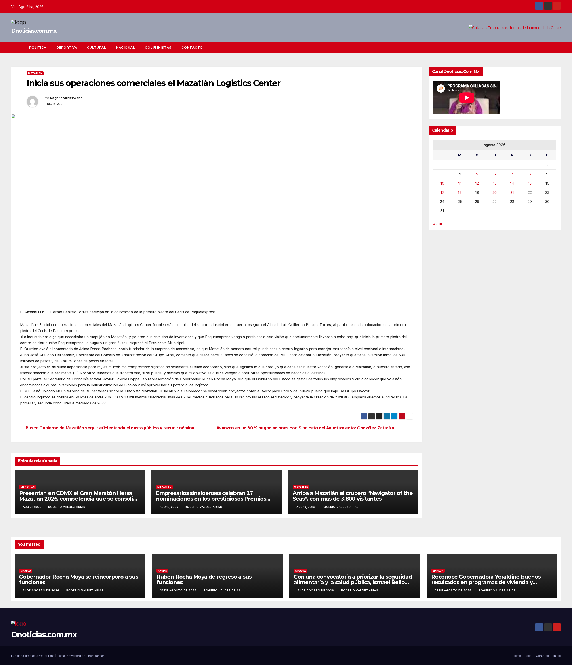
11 (459, 183)
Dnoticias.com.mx (33, 30)
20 (494, 192)
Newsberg (74, 655)
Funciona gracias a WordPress (33, 655)
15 (530, 183)
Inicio (557, 655)
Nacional (125, 48)
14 (512, 183)
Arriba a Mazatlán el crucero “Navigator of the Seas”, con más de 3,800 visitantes (353, 496)
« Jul (437, 224)
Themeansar (95, 655)
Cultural (96, 48)
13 (494, 183)
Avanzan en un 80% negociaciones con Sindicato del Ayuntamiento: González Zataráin (305, 428)
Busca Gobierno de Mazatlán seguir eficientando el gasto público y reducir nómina (110, 428)
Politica (37, 48)
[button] (549, 47)
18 (460, 192)
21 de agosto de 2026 (41, 590)
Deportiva (66, 48)
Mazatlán (35, 73)
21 (512, 192)
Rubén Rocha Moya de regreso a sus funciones (203, 579)
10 (442, 183)
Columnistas (158, 48)
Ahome (162, 570)
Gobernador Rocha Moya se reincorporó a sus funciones (78, 579)
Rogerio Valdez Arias (66, 98)
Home (517, 655)
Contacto (192, 48)
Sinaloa (25, 570)
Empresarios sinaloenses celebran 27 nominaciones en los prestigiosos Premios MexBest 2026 (211, 498)
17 (442, 192)
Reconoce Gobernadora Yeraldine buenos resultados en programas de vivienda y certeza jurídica (486, 582)
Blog (529, 655)
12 (477, 183)
